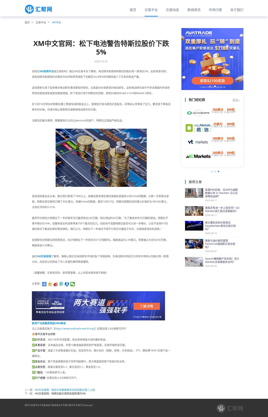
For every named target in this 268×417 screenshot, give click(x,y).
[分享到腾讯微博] (61, 284)
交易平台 (151, 10)
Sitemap (88, 405)
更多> (236, 100)
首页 (133, 10)
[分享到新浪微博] (55, 284)
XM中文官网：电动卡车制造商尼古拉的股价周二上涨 (65, 389)
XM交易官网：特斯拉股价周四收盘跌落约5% (60, 393)
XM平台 (56, 22)
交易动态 (172, 10)
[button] (210, 86)
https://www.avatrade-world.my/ (74, 328)
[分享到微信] (72, 284)
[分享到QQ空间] (50, 284)
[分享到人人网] (67, 284)
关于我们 (236, 10)
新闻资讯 (194, 10)
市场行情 (215, 10)
